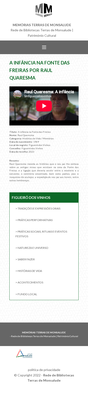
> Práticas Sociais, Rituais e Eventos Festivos (41, 234)
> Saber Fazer (25, 259)
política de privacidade (44, 370)
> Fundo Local (26, 294)
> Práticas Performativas (34, 220)
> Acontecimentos (29, 282)
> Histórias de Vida (28, 271)
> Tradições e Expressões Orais (37, 208)
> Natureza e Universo (31, 248)
